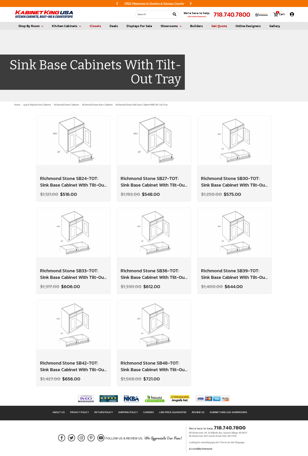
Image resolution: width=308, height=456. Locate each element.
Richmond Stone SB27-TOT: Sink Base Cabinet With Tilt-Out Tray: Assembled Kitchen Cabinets (153, 181)
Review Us (198, 412)
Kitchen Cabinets (64, 26)
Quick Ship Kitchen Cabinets (37, 105)
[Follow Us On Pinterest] (91, 437)
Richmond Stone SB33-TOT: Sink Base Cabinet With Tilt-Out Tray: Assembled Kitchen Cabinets (73, 273)
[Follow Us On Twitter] (71, 437)
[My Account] (292, 14)
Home (17, 105)
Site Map (235, 442)
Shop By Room (29, 26)
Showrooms (169, 26)
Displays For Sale (139, 26)
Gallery (274, 26)
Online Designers (248, 26)
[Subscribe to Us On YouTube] (101, 437)
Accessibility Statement (200, 449)
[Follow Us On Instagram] (81, 437)
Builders (196, 26)
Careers (148, 412)
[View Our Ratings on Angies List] (180, 398)
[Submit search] (174, 14)
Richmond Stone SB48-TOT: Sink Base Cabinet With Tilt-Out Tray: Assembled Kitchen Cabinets (153, 366)
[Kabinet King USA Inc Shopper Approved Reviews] (261, 14)
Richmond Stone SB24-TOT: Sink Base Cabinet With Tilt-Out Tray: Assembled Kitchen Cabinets (73, 181)
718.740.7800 (232, 14)
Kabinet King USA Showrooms (228, 412)
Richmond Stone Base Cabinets (97, 105)
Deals (114, 26)
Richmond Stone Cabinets (66, 105)
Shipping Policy (128, 412)
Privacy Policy (79, 412)
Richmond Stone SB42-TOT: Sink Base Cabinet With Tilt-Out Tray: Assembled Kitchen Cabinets (73, 366)
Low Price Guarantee (172, 412)
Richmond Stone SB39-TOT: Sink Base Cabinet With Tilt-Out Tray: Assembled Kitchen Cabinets (234, 273)
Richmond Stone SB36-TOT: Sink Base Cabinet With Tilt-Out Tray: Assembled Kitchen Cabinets (153, 273)
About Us (58, 412)
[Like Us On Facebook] (61, 437)
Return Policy (103, 412)
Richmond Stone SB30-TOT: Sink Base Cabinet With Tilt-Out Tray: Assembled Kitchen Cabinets (234, 181)
